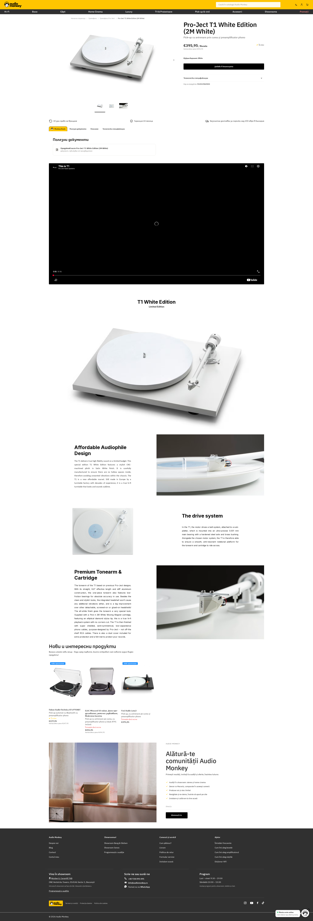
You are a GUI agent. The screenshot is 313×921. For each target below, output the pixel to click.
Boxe (34, 11)
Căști (63, 11)
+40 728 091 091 (136, 879)
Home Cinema (95, 11)
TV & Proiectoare (163, 11)
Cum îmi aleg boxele (223, 847)
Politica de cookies (100, 903)
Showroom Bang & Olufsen (116, 843)
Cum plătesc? (165, 843)
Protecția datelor (86, 903)
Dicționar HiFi (221, 861)
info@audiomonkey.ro (138, 883)
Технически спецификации (114, 129)
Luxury (128, 11)
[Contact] (296, 4)
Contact (52, 852)
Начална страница (78, 18)
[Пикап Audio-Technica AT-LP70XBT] (66, 682)
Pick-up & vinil (202, 11)
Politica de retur (166, 852)
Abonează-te (176, 815)
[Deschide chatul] (305, 913)
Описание (94, 129)
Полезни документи (78, 129)
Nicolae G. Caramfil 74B (61, 878)
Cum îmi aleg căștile (223, 857)
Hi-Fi (6, 11)
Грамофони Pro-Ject (107, 18)
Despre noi (53, 843)
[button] (174, 60)
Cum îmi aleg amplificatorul (227, 852)
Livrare (162, 847)
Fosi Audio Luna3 (129, 710)
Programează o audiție (114, 852)
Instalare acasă (166, 861)
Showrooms (271, 11)
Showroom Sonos (111, 847)
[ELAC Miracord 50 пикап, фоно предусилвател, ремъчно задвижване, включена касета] (102, 682)
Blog (51, 847)
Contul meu (54, 857)
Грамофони (93, 18)
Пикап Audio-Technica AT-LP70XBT (64, 709)
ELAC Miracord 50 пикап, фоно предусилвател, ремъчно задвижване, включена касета (101, 713)
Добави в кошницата (223, 66)
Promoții (304, 11)
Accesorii (237, 11)
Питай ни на (139, 887)
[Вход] (301, 4)
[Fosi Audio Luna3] (138, 682)
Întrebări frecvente (223, 843)
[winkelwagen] (307, 4)
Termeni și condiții (71, 903)
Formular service (166, 857)
